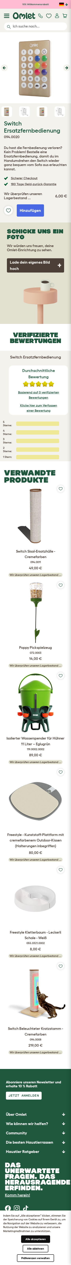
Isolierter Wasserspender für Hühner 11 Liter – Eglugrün (35, 743)
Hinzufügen (30, 210)
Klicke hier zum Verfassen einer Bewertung (38, 408)
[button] (4, 68)
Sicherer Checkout (24, 178)
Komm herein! (17, 1195)
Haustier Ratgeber (22, 1151)
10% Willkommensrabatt (35, 4)
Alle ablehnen (35, 1248)
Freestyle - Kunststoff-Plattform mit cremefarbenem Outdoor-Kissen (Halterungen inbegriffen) (35, 840)
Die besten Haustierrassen (29, 1142)
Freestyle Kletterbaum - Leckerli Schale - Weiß (35, 937)
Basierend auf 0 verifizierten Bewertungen (38, 395)
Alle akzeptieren (35, 1239)
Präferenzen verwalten (35, 1258)
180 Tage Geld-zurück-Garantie (33, 184)
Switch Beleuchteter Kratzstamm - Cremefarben (35, 1034)
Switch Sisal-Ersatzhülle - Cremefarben (35, 556)
